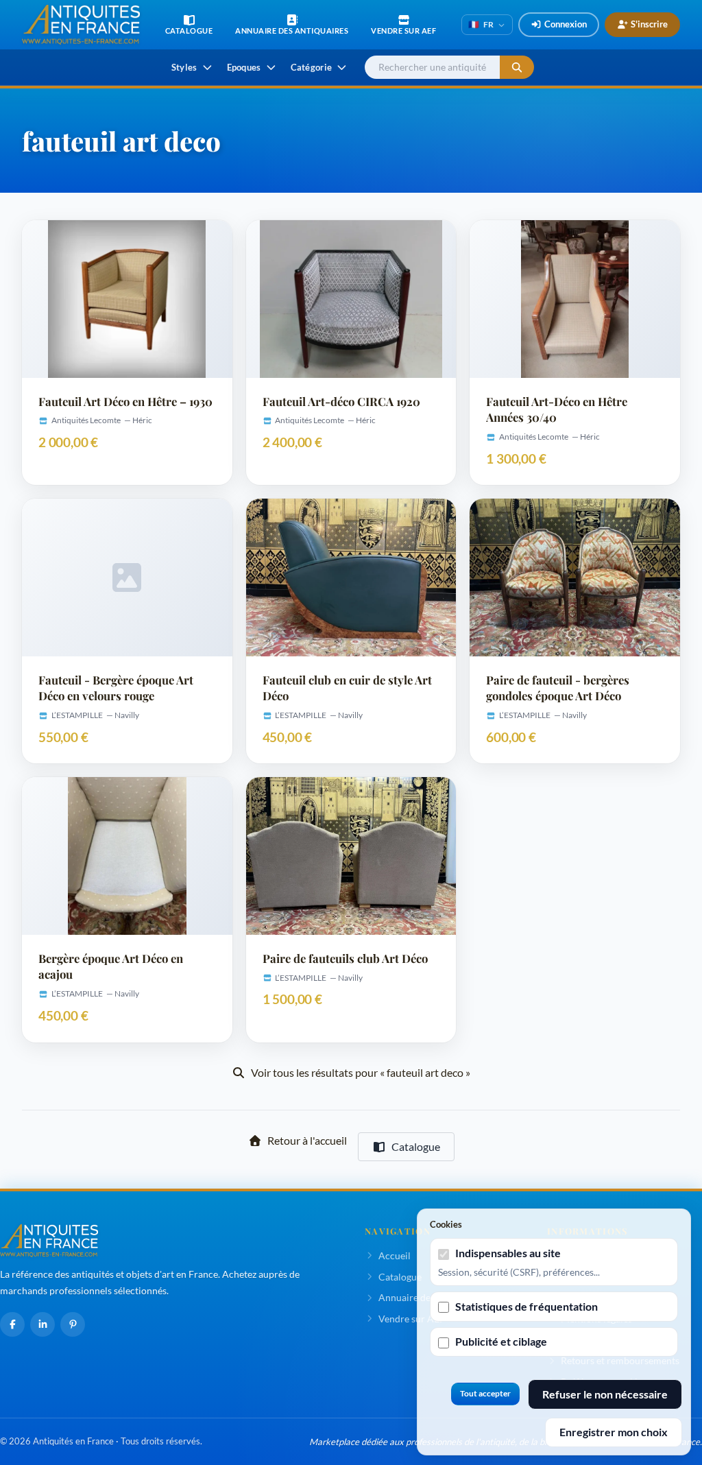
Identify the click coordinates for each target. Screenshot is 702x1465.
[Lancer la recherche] (517, 68)
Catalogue (415, 1146)
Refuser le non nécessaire (605, 1394)
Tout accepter (485, 1393)
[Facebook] (12, 1324)
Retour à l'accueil (307, 1140)
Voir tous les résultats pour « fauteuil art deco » (360, 1072)
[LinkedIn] (42, 1324)
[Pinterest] (72, 1324)
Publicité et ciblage (501, 1341)
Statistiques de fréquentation (526, 1306)
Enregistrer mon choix (613, 1431)
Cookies (446, 1224)
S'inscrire (649, 24)
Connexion (565, 24)
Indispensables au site (508, 1252)
